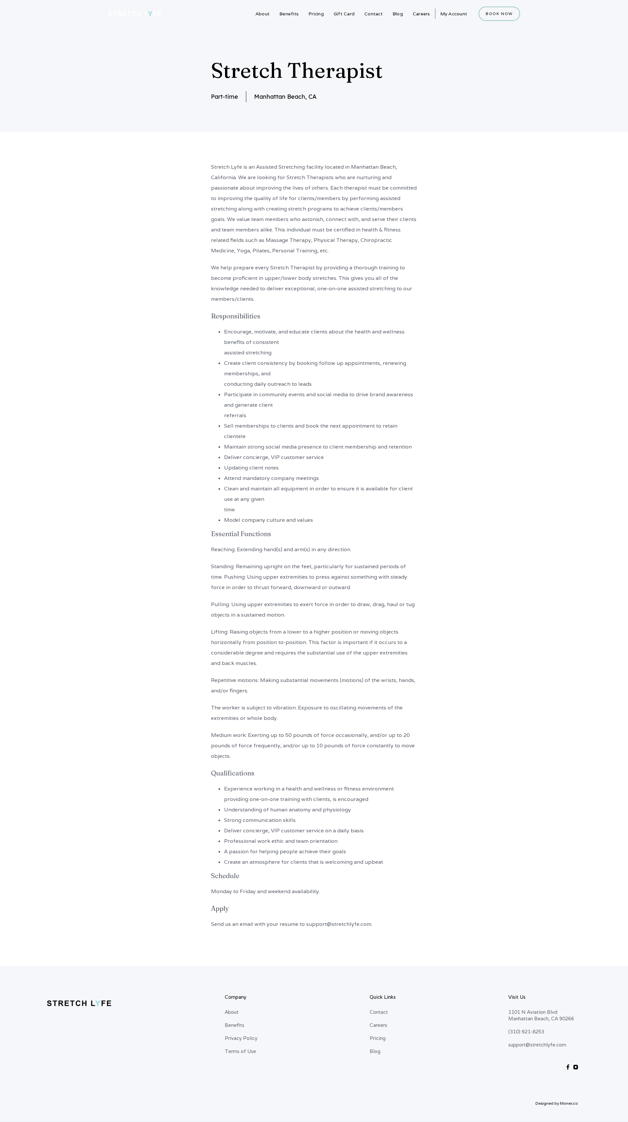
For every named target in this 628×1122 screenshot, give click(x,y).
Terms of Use (240, 1051)
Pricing (316, 14)
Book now (499, 13)
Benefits (289, 14)
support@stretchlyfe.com (537, 1045)
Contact (373, 14)
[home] (135, 13)
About (262, 14)
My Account (453, 14)
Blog (397, 14)
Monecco (569, 1103)
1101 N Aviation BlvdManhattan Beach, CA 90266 (541, 1015)
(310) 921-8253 (526, 1031)
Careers (421, 14)
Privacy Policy (241, 1038)
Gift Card (344, 14)
